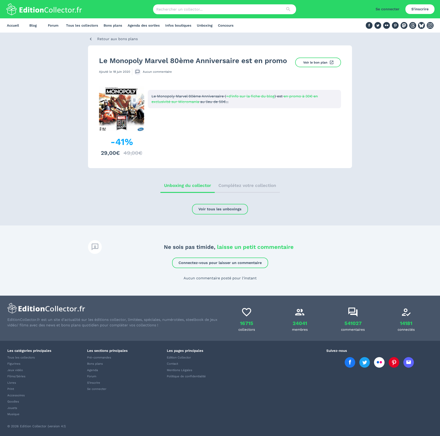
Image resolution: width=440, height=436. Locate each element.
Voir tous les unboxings (220, 209)
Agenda (92, 370)
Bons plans (113, 25)
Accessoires (16, 395)
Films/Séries (16, 376)
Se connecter (387, 9)
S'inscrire (420, 9)
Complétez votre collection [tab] (247, 185)
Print (10, 389)
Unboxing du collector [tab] (187, 185)
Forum (53, 25)
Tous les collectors (82, 25)
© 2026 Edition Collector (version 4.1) (36, 426)
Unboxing (204, 25)
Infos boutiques (178, 25)
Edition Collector (179, 357)
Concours (226, 25)
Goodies (13, 401)
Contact (172, 363)
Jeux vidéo (15, 370)
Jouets (12, 408)
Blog (33, 25)
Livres (11, 382)
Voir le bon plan (315, 62)
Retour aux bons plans (117, 39)
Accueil (13, 25)
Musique (13, 414)
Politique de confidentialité (186, 376)
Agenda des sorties (144, 25)
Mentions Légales (179, 370)
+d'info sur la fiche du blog (250, 96)
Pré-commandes (99, 357)
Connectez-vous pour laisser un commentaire (220, 263)
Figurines (13, 363)
